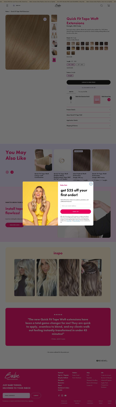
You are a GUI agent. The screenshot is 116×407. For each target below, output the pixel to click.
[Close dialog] (91, 183)
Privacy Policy (69, 220)
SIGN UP (76, 211)
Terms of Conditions (76, 220)
